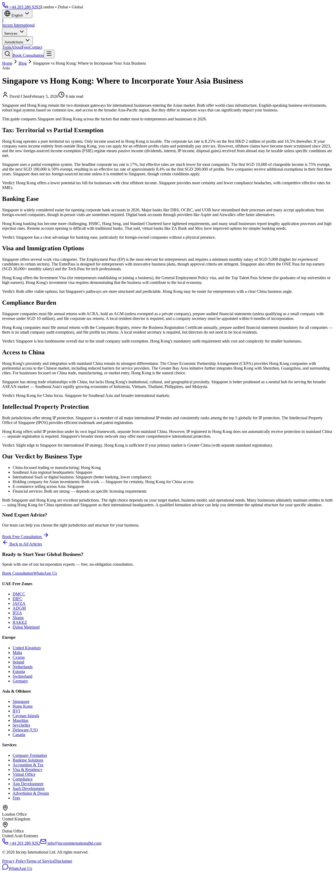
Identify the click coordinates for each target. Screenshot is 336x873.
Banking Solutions (28, 760)
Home (7, 63)
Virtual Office (24, 774)
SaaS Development (28, 788)
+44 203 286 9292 (24, 7)
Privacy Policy (14, 861)
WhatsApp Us (45, 573)
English (17, 15)
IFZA (17, 613)
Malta (17, 652)
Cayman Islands (26, 715)
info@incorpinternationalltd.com (73, 843)
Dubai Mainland (26, 627)
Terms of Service (40, 861)
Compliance (23, 779)
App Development (28, 784)
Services (11, 33)
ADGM (19, 608)
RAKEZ (20, 622)
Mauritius (20, 720)
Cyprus (19, 657)
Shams (18, 617)
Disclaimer (63, 861)
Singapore (21, 701)
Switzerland (22, 676)
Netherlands (23, 667)
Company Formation (30, 755)
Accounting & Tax (28, 765)
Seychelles (21, 725)
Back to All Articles (25, 544)
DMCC (19, 594)
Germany (20, 681)
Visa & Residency (28, 769)
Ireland (18, 662)
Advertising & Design (31, 793)
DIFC (17, 598)
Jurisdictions (14, 42)
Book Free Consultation (22, 536)
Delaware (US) (25, 730)
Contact (35, 47)
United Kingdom (27, 648)
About (16, 47)
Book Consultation (28, 55)
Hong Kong (23, 706)
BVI (16, 711)
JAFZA (19, 603)
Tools (6, 47)
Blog (23, 63)
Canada (19, 734)
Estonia (19, 671)
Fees (25, 47)
